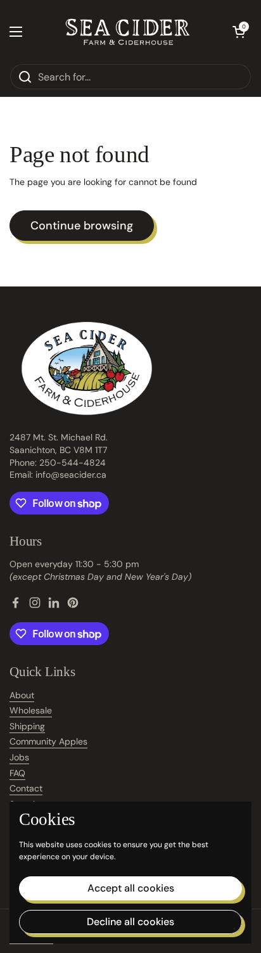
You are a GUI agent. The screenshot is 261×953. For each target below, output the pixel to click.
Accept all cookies (130, 888)
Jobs (19, 757)
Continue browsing (81, 225)
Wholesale (31, 710)
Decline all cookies (130, 921)
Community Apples (48, 741)
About (22, 695)
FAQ (17, 773)
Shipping (27, 726)
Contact (26, 788)
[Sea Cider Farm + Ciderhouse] (127, 31)
